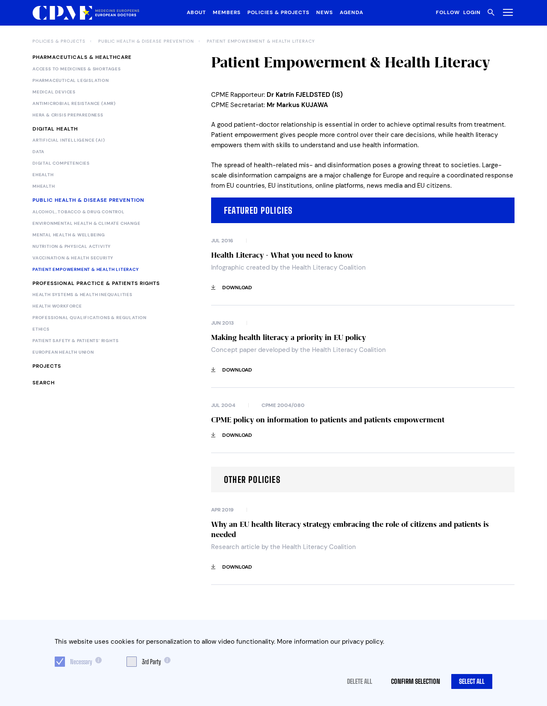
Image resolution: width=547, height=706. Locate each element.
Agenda (351, 12)
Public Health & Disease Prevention (146, 41)
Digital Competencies (61, 163)
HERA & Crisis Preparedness (67, 115)
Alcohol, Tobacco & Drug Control (78, 212)
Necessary (81, 661)
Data (38, 151)
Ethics (41, 329)
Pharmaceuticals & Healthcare (82, 57)
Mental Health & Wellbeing (68, 235)
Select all (472, 681)
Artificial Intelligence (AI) (68, 140)
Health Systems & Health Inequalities (82, 294)
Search (43, 382)
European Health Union (63, 352)
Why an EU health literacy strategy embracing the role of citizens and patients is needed (350, 529)
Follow (448, 12)
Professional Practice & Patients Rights (96, 283)
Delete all (359, 681)
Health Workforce (57, 306)
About (196, 12)
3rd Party (151, 661)
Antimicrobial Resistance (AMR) (74, 103)
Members (227, 12)
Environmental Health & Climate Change (86, 223)
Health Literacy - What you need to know (282, 255)
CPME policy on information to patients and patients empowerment (327, 419)
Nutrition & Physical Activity (71, 246)
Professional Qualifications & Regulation (89, 317)
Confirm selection (415, 681)
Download (237, 287)
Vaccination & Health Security (72, 258)
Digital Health (55, 128)
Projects (46, 366)
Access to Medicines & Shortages (76, 69)
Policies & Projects (278, 12)
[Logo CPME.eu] (85, 13)
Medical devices (54, 92)
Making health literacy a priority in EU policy (288, 337)
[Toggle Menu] (506, 12)
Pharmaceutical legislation (70, 80)
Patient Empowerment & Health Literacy (261, 41)
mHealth (43, 186)
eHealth (43, 174)
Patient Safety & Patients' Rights (75, 340)
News (324, 12)
